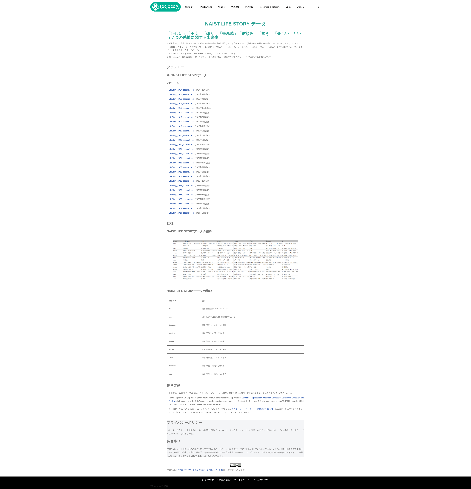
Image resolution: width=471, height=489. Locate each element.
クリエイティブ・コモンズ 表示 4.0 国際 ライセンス (200, 470)
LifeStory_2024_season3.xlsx (182, 213)
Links (288, 7)
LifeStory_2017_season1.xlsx (181, 90)
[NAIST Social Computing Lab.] (165, 7)
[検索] (319, 7)
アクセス (249, 7)
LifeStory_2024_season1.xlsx (182, 204)
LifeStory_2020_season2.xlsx (181, 135)
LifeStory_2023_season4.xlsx (182, 199)
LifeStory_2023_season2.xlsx (182, 190)
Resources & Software (269, 7)
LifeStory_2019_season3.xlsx (181, 122)
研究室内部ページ (261, 480)
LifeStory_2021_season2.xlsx (181, 154)
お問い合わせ (208, 480)
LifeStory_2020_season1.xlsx (181, 131)
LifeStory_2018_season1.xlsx (181, 94)
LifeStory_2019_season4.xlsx (181, 126)
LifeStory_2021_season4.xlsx (181, 163)
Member (221, 7)
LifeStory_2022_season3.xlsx (181, 176)
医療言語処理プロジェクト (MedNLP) (233, 480)
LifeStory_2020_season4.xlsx (181, 144)
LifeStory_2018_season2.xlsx (181, 99)
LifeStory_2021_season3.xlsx (181, 158)
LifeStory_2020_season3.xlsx (181, 140)
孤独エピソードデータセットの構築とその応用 (252, 409)
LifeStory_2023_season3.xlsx (182, 195)
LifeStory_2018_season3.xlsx (181, 103)
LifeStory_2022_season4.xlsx (181, 181)
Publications (206, 7)
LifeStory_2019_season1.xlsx (181, 113)
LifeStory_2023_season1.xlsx (182, 186)
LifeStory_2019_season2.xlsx (181, 117)
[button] (194, 6)
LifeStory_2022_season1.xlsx (181, 167)
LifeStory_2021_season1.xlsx (181, 149)
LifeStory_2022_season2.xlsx (181, 172)
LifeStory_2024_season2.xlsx (182, 208)
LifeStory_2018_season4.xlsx (181, 108)
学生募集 (235, 7)
